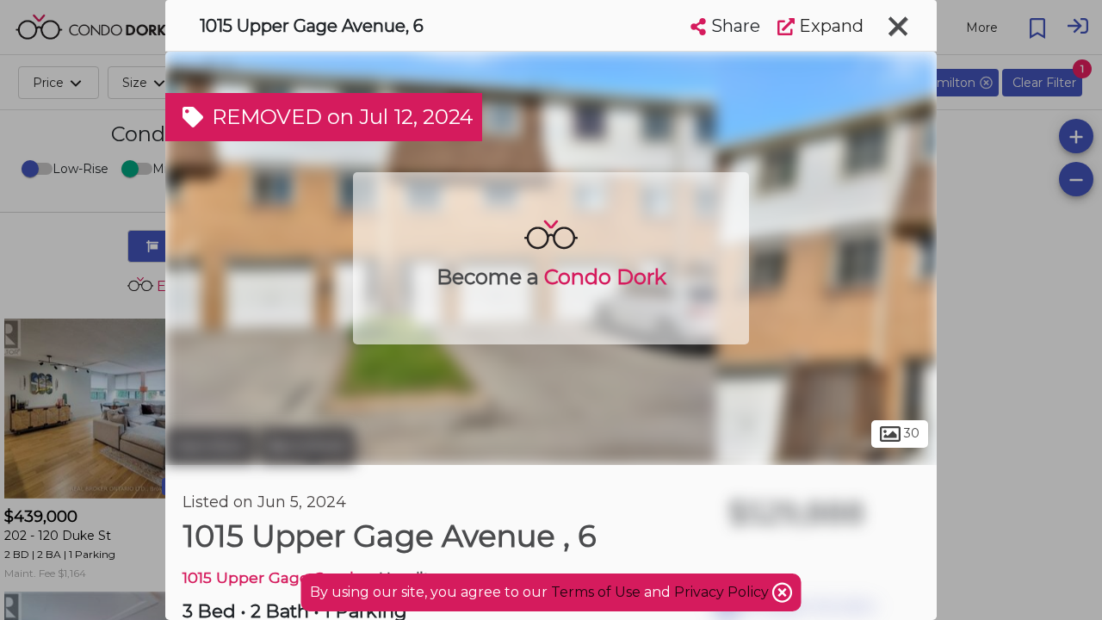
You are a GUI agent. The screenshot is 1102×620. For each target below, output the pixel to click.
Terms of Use (596, 592)
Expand (829, 26)
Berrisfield (307, 446)
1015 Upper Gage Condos (277, 577)
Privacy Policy (723, 592)
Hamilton (210, 446)
